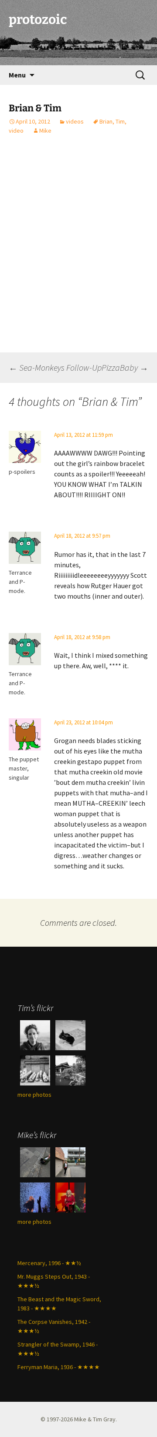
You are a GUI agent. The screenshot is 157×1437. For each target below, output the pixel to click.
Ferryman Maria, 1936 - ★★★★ (58, 1367)
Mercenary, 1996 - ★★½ (49, 1263)
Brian (106, 121)
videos (75, 121)
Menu (17, 74)
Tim (120, 121)
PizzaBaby (125, 367)
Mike (45, 130)
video (16, 130)
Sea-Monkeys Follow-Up (55, 367)
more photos (34, 1095)
